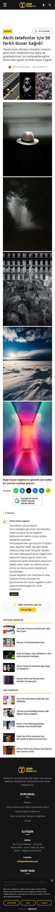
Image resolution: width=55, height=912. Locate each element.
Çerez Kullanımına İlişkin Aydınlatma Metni (27, 807)
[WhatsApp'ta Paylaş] (15, 490)
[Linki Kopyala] (48, 490)
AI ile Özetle (44, 31)
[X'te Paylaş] (28, 490)
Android (7, 31)
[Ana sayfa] (27, 5)
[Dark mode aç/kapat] (44, 5)
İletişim (27, 802)
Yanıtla (14, 594)
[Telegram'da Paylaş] (22, 490)
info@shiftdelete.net (27, 861)
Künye (27, 820)
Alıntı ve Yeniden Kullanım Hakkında (27, 816)
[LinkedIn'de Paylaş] (41, 490)
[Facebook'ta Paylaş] (35, 490)
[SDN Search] (50, 5)
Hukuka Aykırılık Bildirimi (27, 811)
